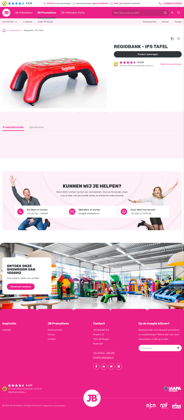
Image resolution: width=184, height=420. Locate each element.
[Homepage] (6, 13)
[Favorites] (178, 12)
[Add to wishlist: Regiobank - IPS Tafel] (178, 39)
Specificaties (36, 127)
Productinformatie (13, 127)
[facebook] (96, 366)
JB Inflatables (24, 12)
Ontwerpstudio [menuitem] (149, 22)
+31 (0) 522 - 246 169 (103, 352)
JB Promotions (46, 12)
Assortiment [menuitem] (8, 22)
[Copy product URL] (172, 39)
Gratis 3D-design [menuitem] (45, 22)
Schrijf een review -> (17, 392)
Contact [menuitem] (178, 22)
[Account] (172, 12)
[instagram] (119, 366)
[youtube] (111, 366)
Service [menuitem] (165, 22)
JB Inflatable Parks (73, 12)
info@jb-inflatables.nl (103, 357)
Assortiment (14, 30)
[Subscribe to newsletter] (178, 348)
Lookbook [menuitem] (27, 22)
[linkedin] (104, 366)
